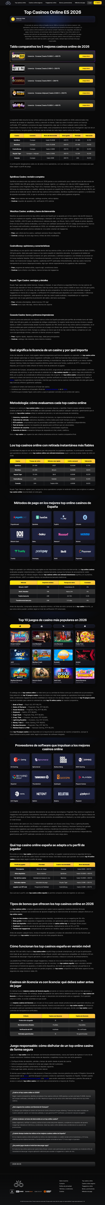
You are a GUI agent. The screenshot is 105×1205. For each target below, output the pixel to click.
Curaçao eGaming (51, 389)
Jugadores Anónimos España (30, 1078)
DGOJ (12, 380)
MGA (65, 389)
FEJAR (46, 1078)
